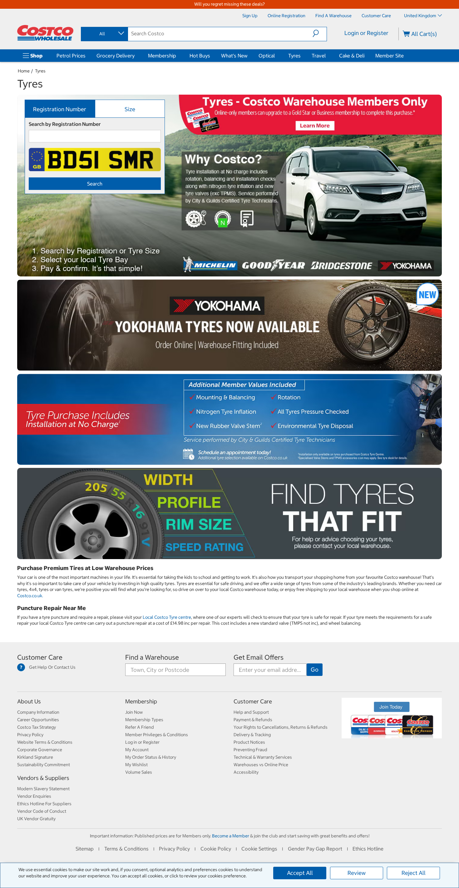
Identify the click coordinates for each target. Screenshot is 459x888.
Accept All (300, 872)
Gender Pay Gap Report (315, 849)
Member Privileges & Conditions (156, 734)
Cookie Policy (215, 849)
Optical (267, 55)
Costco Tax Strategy (36, 727)
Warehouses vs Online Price (261, 764)
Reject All (414, 872)
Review (357, 872)
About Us (29, 701)
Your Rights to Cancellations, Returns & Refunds (281, 727)
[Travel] (327, 55)
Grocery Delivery (115, 55)
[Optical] (276, 55)
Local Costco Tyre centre (167, 617)
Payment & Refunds (253, 719)
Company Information (38, 712)
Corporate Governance (39, 749)
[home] (45, 33)
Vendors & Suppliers (43, 777)
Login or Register (366, 33)
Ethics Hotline (368, 849)
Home (24, 71)
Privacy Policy (30, 734)
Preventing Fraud (250, 749)
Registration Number (59, 109)
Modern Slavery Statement (43, 788)
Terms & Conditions (126, 849)
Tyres (294, 55)
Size (130, 109)
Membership (162, 55)
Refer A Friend (139, 727)
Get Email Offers (259, 657)
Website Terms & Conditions (44, 742)
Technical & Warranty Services (263, 757)
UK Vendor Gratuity (36, 818)
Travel (319, 55)
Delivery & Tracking (252, 734)
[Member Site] (405, 55)
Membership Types (144, 719)
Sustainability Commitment (43, 764)
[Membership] (177, 55)
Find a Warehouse (152, 657)
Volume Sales (138, 772)
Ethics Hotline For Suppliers (44, 803)
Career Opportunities (38, 719)
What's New (234, 55)
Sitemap (85, 849)
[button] (320, 33)
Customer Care (39, 657)
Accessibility (246, 772)
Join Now (134, 712)
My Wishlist (136, 764)
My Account (137, 749)
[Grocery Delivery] (136, 55)
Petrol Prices (71, 55)
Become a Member (230, 836)
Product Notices (249, 742)
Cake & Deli (351, 55)
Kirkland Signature (35, 757)
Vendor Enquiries (34, 796)
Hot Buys (200, 55)
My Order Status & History (150, 757)
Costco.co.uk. (30, 595)
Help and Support (251, 712)
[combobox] (104, 33)
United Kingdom (420, 15)
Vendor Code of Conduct (41, 811)
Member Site (389, 55)
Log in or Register (142, 742)
